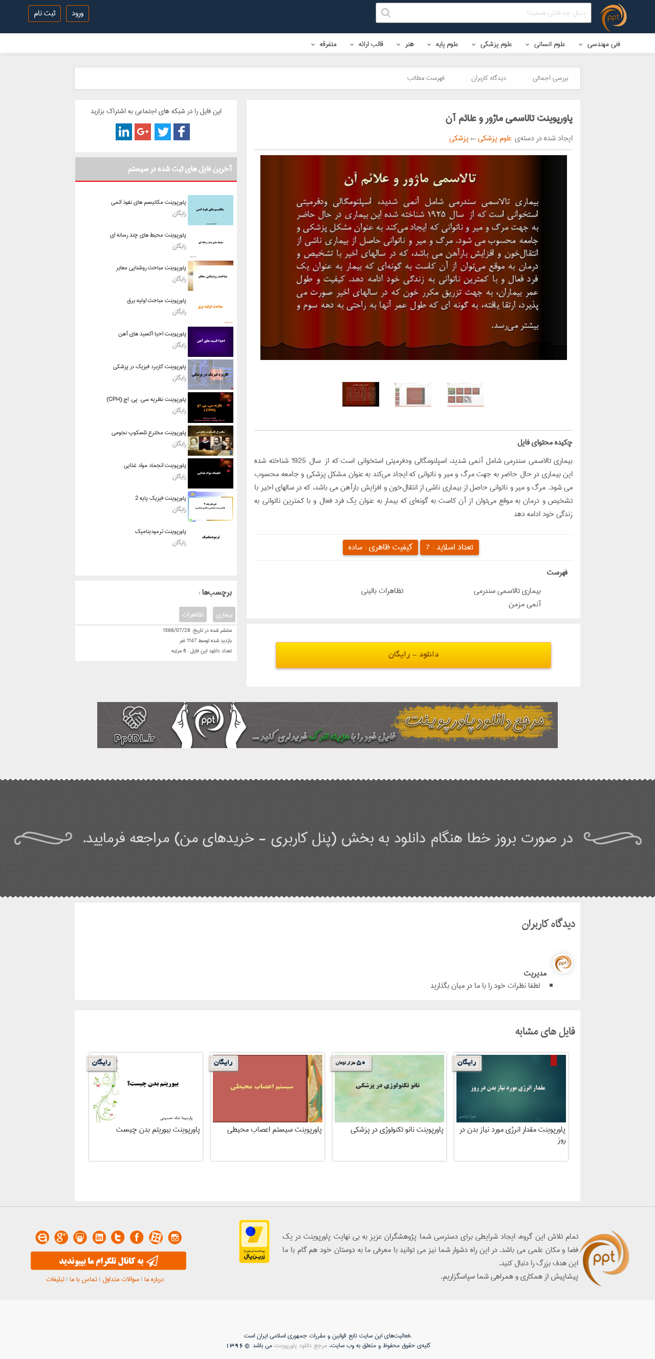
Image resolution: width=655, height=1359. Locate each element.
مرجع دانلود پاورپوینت (300, 1345)
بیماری (224, 614)
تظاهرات (193, 614)
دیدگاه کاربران (488, 78)
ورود (77, 13)
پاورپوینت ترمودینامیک (160, 531)
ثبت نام (44, 13)
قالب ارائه (370, 44)
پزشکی (459, 138)
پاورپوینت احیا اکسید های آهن (152, 333)
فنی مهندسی (602, 44)
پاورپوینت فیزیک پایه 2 (160, 498)
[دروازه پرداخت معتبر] (254, 1261)
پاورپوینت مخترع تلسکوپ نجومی (149, 432)
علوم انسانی (548, 44)
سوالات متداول (120, 1279)
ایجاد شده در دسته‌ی (542, 138)
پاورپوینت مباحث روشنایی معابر (151, 267)
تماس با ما (83, 1279)
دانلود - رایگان (413, 655)
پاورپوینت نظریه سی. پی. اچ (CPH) (146, 399)
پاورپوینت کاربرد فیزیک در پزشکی (149, 366)
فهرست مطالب (426, 78)
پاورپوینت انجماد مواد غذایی (155, 465)
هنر (408, 44)
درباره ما (154, 1279)
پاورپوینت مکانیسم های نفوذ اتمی (148, 202)
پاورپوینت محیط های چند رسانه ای (148, 234)
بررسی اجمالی (550, 78)
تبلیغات (55, 1279)
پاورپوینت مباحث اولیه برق (156, 300)
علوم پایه (446, 44)
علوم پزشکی (495, 44)
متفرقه (327, 44)
